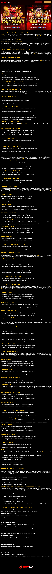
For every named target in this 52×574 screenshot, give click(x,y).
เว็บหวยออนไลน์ (24, 123)
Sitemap (18, 2)
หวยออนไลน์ (7, 321)
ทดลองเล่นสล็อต (39, 255)
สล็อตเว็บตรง (14, 2)
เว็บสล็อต (36, 53)
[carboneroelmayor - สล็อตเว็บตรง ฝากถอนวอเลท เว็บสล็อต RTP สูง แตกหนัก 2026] (6, 2)
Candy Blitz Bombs (41, 35)
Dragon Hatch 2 (17, 39)
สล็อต (41, 60)
